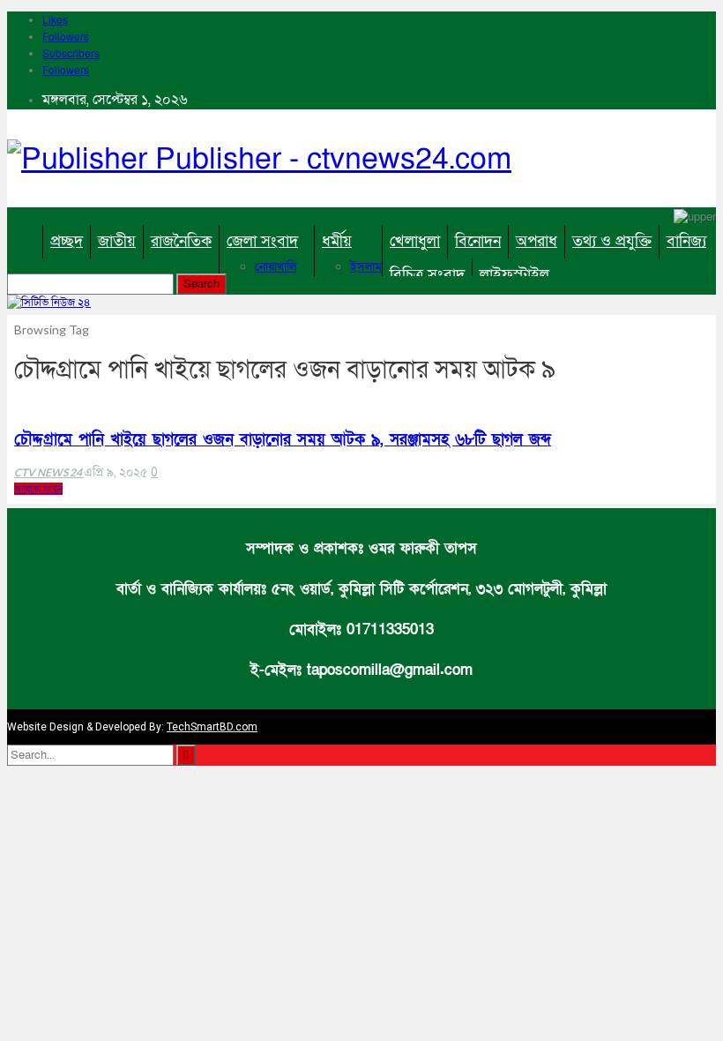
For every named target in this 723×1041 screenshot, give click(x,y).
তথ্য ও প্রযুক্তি (612, 241)
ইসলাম (366, 266)
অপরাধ (536, 241)
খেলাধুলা (415, 241)
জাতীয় (117, 241)
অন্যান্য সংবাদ (38, 489)
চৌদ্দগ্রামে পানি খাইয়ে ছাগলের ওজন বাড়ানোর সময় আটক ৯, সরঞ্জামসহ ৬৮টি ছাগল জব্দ (282, 440)
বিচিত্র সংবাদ (427, 275)
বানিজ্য (686, 241)
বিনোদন (478, 241)
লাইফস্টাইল (514, 275)
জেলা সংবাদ (262, 241)
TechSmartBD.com (212, 727)
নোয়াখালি (275, 266)
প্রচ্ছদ (66, 241)
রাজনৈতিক (181, 241)
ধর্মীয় (337, 241)
